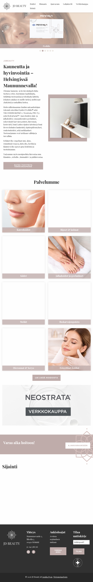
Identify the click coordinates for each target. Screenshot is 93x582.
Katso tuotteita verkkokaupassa (23, 166)
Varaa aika (58, 551)
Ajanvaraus (54, 4)
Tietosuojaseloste (60, 577)
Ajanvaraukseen (78, 445)
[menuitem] (32, 4)
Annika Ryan (47, 577)
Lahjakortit (67, 4)
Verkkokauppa (82, 4)
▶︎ (91, 31)
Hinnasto (43, 4)
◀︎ (3, 31)
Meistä (32, 8)
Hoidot (33, 4)
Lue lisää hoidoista (46, 377)
